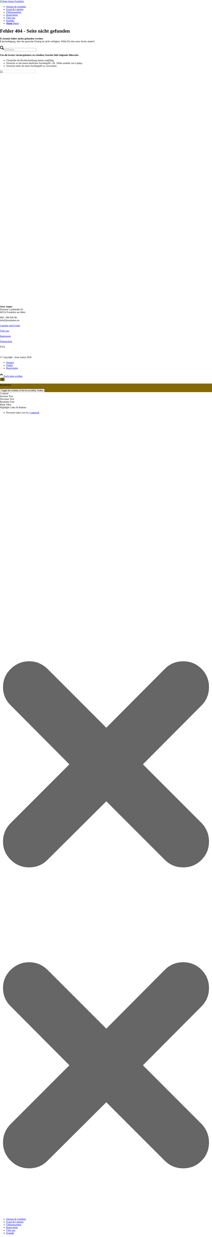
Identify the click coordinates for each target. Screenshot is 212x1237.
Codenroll (34, 412)
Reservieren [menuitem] (12, 1227)
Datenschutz (6, 341)
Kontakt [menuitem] (10, 1233)
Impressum (5, 336)
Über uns (4, 331)
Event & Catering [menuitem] (14, 1222)
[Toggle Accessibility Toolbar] (2, 379)
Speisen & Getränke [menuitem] (16, 1219)
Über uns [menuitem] (10, 1230)
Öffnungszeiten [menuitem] (13, 1224)
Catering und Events (10, 325)
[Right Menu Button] (106, 1213)
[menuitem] (109, 6)
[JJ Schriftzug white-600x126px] (12, 1)
